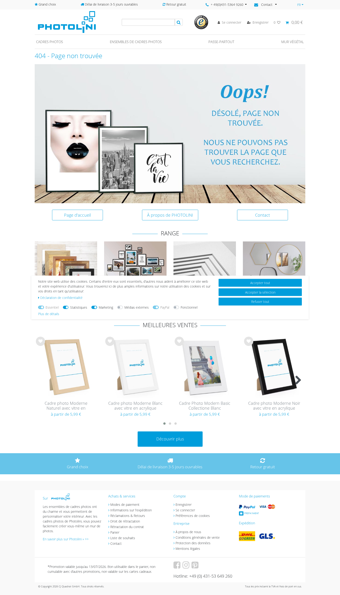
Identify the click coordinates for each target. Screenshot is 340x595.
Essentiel (52, 307)
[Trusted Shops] (201, 22)
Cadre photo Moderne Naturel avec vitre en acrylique (66, 406)
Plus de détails (48, 314)
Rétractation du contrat (127, 527)
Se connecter (185, 510)
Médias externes (136, 307)
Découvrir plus (170, 439)
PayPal (164, 307)
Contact (262, 215)
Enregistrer (184, 504)
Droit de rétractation (125, 521)
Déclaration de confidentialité (61, 297)
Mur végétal (292, 41)
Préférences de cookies (193, 515)
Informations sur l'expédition (131, 510)
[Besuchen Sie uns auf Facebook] (177, 566)
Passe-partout (221, 41)
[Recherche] (179, 22)
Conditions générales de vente (198, 537)
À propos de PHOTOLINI (170, 215)
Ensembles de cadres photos (136, 41)
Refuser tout (260, 301)
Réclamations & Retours (127, 515)
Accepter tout (260, 283)
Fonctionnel (189, 307)
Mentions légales (188, 548)
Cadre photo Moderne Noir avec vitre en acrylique (274, 406)
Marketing (106, 307)
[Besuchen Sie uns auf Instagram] (186, 566)
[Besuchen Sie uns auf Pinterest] (196, 566)
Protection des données (193, 543)
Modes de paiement (124, 504)
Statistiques (78, 307)
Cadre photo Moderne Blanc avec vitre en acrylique (135, 406)
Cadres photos (49, 41)
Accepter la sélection (260, 292)
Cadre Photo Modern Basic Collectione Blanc (204, 406)
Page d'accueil (77, 215)
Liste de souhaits (40, 345)
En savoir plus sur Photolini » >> (66, 539)
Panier (114, 532)
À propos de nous (188, 532)
